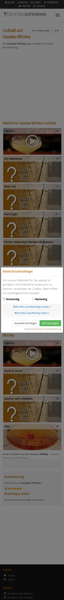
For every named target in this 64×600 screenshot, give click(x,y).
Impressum (30, 329)
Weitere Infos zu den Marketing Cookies (31, 313)
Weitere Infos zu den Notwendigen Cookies (31, 307)
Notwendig (12, 299)
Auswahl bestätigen (25, 323)
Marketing (41, 299)
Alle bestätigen (50, 323)
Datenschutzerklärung (49, 329)
